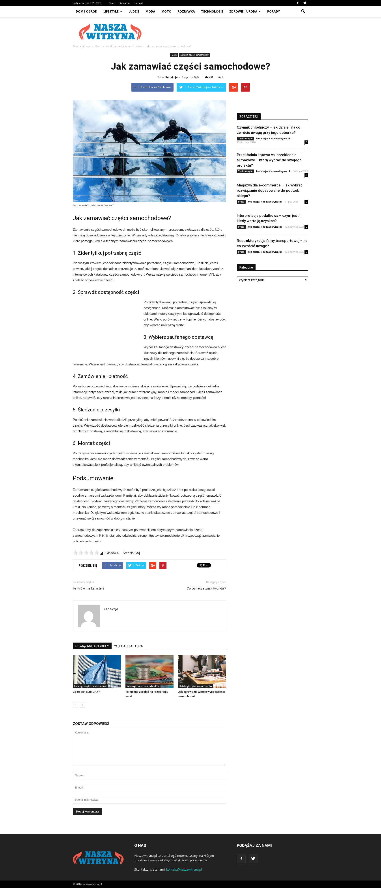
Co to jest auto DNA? (86, 691)
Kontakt (138, 3)
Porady (273, 11)
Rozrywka (186, 11)
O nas (112, 3)
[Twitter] (305, 3)
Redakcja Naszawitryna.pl (273, 138)
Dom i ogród (86, 11)
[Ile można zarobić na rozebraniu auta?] (149, 671)
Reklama (125, 3)
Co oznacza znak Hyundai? (206, 588)
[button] (303, 11)
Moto (166, 11)
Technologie (212, 11)
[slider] (86, 552)
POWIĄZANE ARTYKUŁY (92, 646)
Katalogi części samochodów (194, 54)
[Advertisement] (228, 32)
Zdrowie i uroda (243, 11)
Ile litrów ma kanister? (89, 588)
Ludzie (134, 11)
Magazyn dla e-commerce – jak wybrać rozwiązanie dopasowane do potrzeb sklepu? (270, 190)
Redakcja (171, 77)
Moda (150, 11)
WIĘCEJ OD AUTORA (128, 646)
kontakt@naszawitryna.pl (184, 869)
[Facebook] (297, 3)
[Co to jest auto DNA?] (97, 671)
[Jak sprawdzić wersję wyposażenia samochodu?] (202, 671)
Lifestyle (111, 11)
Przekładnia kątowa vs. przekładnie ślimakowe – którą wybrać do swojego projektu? (269, 160)
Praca (241, 201)
